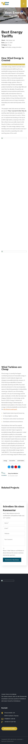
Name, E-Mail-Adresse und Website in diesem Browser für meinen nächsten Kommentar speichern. (13, 553)
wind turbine (20, 460)
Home (3, 19)
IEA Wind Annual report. (10, 409)
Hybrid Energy (11, 495)
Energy (7, 492)
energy (5, 460)
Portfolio (10, 19)
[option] (14, 493)
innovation (12, 460)
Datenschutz (10, 741)
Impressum (3, 741)
